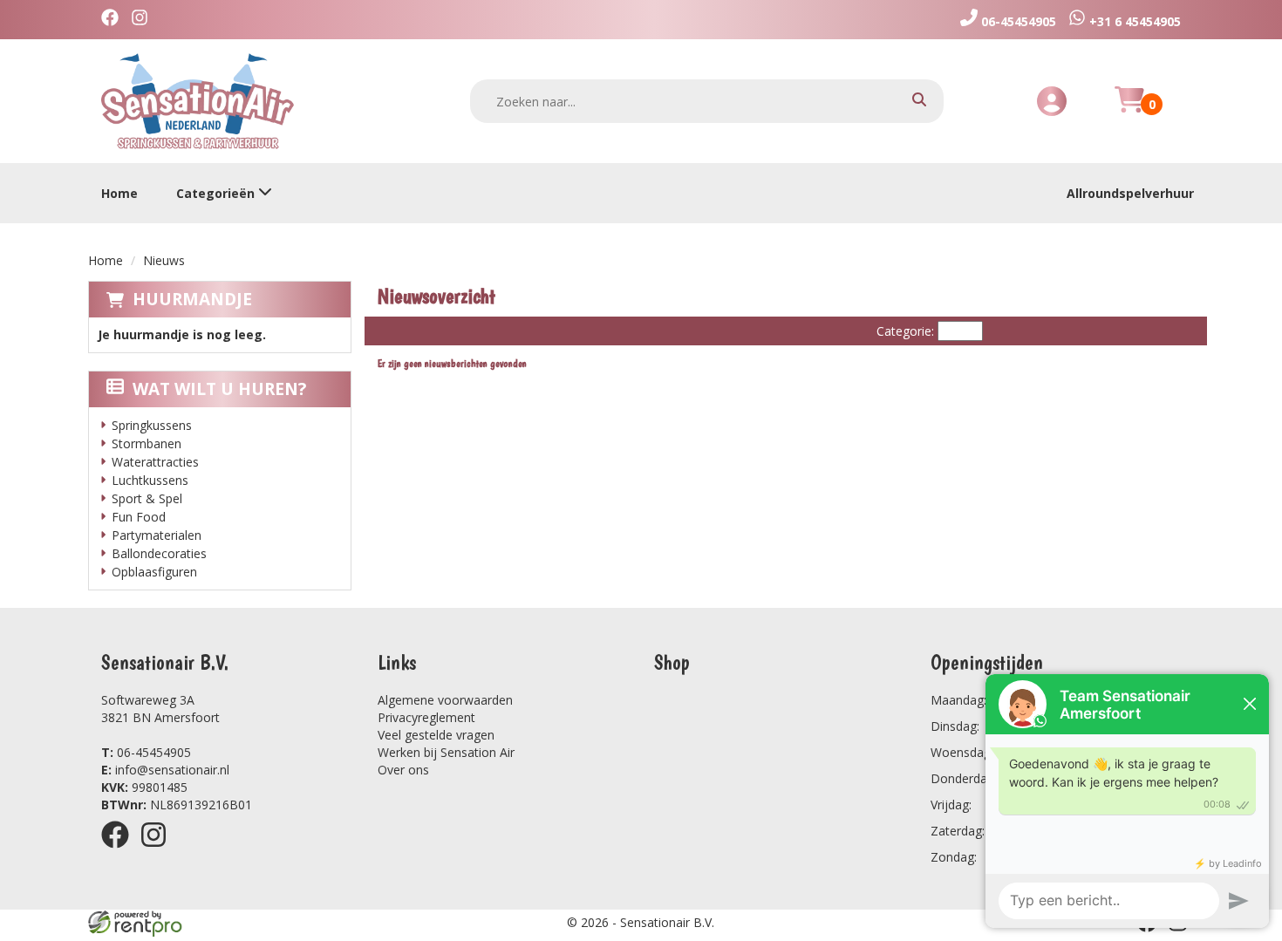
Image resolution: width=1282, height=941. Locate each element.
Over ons (403, 769)
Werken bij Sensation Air (446, 752)
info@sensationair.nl (165, 769)
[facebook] (120, 850)
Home (119, 193)
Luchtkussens (150, 480)
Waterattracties (155, 461)
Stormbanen (146, 443)
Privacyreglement (426, 717)
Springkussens (152, 425)
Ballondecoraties (159, 553)
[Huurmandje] (1129, 109)
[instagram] (159, 850)
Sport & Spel (147, 498)
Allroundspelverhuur (1130, 193)
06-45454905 (146, 752)
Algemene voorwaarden (445, 700)
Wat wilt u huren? (219, 389)
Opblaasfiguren (154, 571)
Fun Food (139, 516)
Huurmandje (192, 299)
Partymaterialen (156, 535)
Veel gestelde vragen (436, 734)
